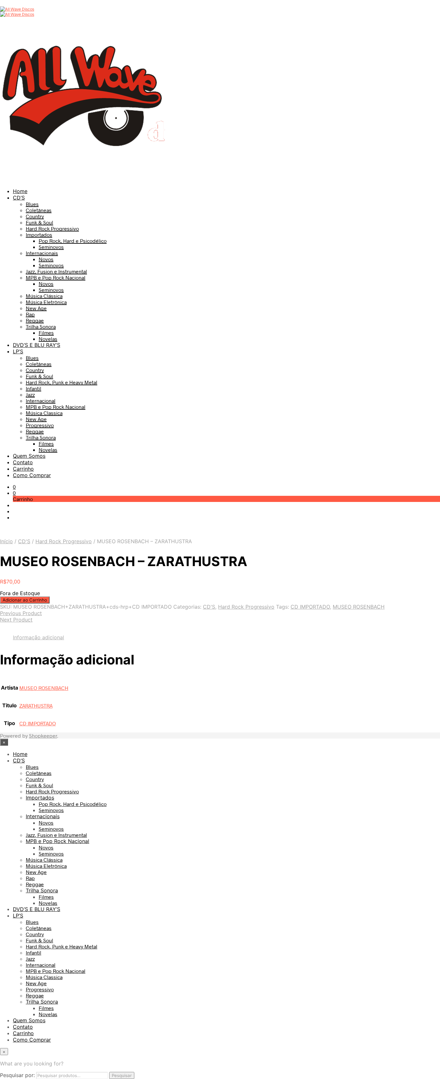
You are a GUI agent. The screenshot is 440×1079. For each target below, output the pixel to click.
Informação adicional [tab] (38, 637)
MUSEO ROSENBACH (359, 606)
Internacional (40, 400)
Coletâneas (39, 210)
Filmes (46, 332)
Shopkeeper (43, 735)
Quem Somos (29, 456)
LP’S (18, 351)
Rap (30, 314)
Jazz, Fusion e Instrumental (56, 271)
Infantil (33, 388)
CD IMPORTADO (310, 606)
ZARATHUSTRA (36, 705)
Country (35, 216)
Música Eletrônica (46, 302)
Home (20, 191)
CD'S (24, 541)
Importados (39, 234)
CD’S (19, 197)
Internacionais (42, 253)
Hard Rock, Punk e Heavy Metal (61, 382)
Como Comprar (32, 475)
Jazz (30, 394)
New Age (36, 308)
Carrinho (23, 469)
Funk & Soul (39, 222)
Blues (32, 204)
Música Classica (44, 413)
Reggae (35, 320)
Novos (46, 259)
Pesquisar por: (17, 1075)
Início (6, 541)
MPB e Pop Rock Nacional (55, 277)
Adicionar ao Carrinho (25, 600)
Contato (23, 462)
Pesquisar (122, 1075)
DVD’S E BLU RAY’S (36, 345)
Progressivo (40, 425)
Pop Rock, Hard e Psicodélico (73, 241)
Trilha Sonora (41, 326)
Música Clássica (44, 296)
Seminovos (51, 247)
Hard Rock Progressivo (52, 228)
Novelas (48, 339)
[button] (14, 487)
